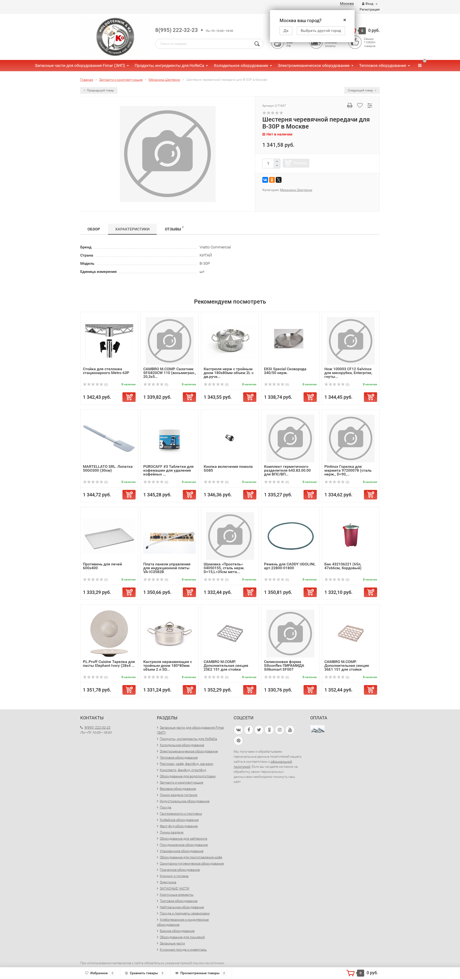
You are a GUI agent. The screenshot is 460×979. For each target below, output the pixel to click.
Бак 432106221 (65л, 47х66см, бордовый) (343, 566)
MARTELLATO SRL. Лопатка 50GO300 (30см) (108, 468)
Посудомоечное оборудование (184, 845)
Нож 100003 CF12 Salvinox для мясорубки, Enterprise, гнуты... (348, 373)
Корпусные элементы (177, 895)
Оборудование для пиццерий (182, 937)
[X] (279, 180)
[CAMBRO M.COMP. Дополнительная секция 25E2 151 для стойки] (230, 633)
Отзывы (174, 228)
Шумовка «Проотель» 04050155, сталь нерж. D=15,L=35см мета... (224, 568)
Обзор (93, 229)
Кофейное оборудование (179, 820)
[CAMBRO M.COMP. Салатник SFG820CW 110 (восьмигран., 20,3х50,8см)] (170, 340)
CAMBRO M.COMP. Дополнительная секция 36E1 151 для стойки (346, 665)
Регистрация (370, 9)
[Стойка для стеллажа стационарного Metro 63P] (109, 340)
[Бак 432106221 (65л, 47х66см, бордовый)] (351, 535)
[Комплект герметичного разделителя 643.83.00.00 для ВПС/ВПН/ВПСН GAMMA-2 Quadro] (290, 438)
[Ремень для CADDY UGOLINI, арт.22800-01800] (290, 535)
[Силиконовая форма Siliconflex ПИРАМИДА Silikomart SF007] (290, 633)
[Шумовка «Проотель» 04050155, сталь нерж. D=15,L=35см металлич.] (230, 535)
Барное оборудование (177, 931)
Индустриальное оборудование (184, 801)
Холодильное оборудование (241, 65)
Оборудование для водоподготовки (188, 776)
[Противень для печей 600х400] (109, 535)
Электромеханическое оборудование (314, 65)
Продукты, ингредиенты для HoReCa (169, 65)
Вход (369, 4)
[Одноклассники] (272, 180)
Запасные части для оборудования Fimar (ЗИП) (80, 65)
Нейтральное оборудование (182, 907)
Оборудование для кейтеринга (183, 838)
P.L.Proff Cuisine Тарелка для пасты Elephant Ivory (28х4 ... (109, 663)
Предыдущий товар (100, 90)
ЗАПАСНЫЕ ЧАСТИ (174, 888)
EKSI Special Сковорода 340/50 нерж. (285, 371)
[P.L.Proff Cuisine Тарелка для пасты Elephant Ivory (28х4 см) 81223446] (109, 633)
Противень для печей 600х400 (102, 566)
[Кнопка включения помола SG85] (230, 438)
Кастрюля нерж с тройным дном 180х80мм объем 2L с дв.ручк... (228, 373)
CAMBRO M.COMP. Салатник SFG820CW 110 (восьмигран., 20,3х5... (169, 373)
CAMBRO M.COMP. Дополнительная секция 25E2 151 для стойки (226, 665)
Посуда (165, 807)
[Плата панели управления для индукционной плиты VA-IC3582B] (169, 535)
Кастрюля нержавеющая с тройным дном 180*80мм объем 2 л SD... (167, 665)
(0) (106, 384)
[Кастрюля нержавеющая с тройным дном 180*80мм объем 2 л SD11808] (170, 633)
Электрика (168, 882)
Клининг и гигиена (174, 876)
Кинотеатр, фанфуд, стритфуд (183, 770)
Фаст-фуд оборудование (179, 826)
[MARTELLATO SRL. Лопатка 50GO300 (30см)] (109, 438)
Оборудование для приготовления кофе (191, 857)
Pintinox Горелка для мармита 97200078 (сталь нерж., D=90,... (348, 470)
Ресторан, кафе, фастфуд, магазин (186, 764)
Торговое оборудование (178, 901)
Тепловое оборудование (382, 65)
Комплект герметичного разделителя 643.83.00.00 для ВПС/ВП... (287, 470)
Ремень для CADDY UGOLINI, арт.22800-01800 (290, 566)
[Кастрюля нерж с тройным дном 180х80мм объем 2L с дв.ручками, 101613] (230, 340)
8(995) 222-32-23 (176, 30)
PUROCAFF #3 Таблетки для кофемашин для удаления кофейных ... (168, 470)
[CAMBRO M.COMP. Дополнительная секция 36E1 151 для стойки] (350, 633)
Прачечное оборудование (180, 870)
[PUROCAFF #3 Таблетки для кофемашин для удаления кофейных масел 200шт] (170, 438)
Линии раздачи (172, 832)
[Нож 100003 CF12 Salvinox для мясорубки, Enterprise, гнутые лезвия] (351, 340)
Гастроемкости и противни (181, 813)
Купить (300, 163)
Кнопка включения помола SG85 (228, 468)
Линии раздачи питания (178, 795)
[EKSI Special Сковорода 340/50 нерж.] (290, 340)
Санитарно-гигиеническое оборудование (192, 863)
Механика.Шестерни (296, 190)
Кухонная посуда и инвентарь (183, 949)
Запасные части (172, 943)
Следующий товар (361, 90)
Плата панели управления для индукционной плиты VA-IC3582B (166, 568)
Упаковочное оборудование (181, 851)
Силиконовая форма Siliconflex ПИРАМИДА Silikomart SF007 (284, 665)
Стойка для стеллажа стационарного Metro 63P (106, 371)
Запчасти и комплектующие (181, 782)
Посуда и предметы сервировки (185, 913)
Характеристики (132, 229)
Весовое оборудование (178, 789)
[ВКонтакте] (265, 180)
